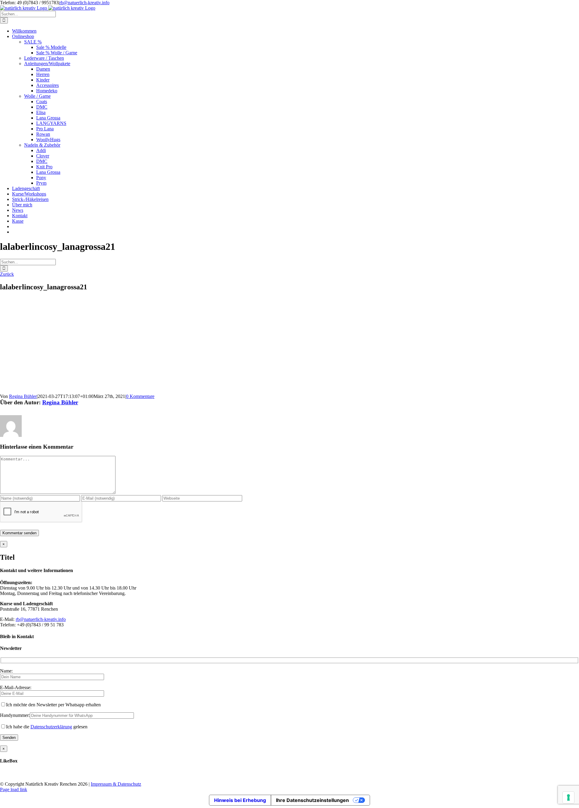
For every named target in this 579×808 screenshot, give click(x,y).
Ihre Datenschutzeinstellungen (312, 800)
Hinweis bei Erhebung (240, 800)
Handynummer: (15, 715)
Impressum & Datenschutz (116, 784)
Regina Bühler (23, 396)
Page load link (13, 789)
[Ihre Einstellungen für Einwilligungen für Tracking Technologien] (568, 797)
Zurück (7, 274)
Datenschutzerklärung (51, 726)
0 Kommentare (140, 396)
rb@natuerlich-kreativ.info (84, 2)
